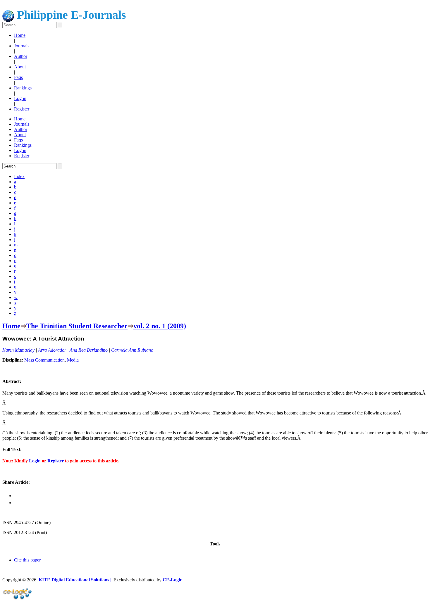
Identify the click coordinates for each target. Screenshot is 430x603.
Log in (20, 98)
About (20, 66)
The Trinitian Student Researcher (77, 326)
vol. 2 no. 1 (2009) (159, 326)
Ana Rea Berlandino (89, 350)
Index (19, 176)
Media (73, 359)
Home (19, 35)
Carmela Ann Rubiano (132, 350)
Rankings (23, 87)
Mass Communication (44, 359)
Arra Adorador (52, 350)
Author (20, 56)
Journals (21, 45)
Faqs (18, 77)
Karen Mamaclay (18, 350)
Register (21, 108)
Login (35, 460)
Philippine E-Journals (70, 14)
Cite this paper (27, 559)
